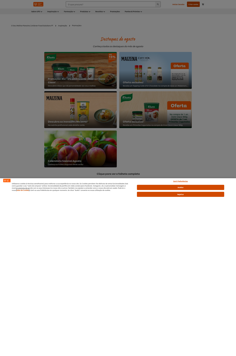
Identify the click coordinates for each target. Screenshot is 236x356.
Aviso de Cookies (23, 190)
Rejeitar (180, 194)
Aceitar (181, 187)
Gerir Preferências (180, 181)
